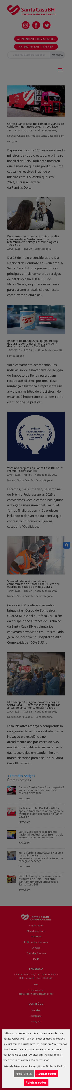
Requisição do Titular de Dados (47, 1066)
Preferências (23, 1074)
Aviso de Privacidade (15, 1066)
